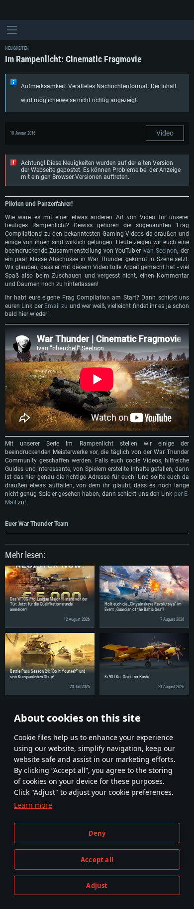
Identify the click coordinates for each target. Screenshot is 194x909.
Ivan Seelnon (159, 250)
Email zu (56, 306)
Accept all (97, 859)
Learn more (33, 805)
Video (165, 133)
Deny (97, 833)
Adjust (96, 885)
